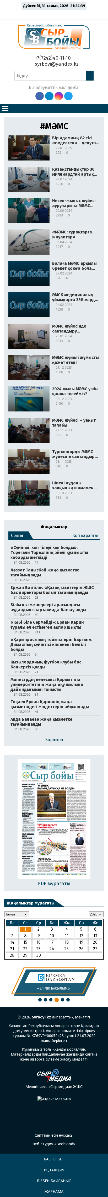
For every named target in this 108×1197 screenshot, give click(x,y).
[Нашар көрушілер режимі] (55, 14)
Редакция (54, 1169)
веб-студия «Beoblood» (54, 1143)
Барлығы (54, 739)
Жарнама (54, 1191)
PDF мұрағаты (54, 883)
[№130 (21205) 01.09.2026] (54, 819)
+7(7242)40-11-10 (52, 58)
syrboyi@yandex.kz (56, 64)
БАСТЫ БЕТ (54, 1158)
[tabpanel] (54, 981)
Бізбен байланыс (54, 1180)
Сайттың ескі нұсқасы (54, 1135)
